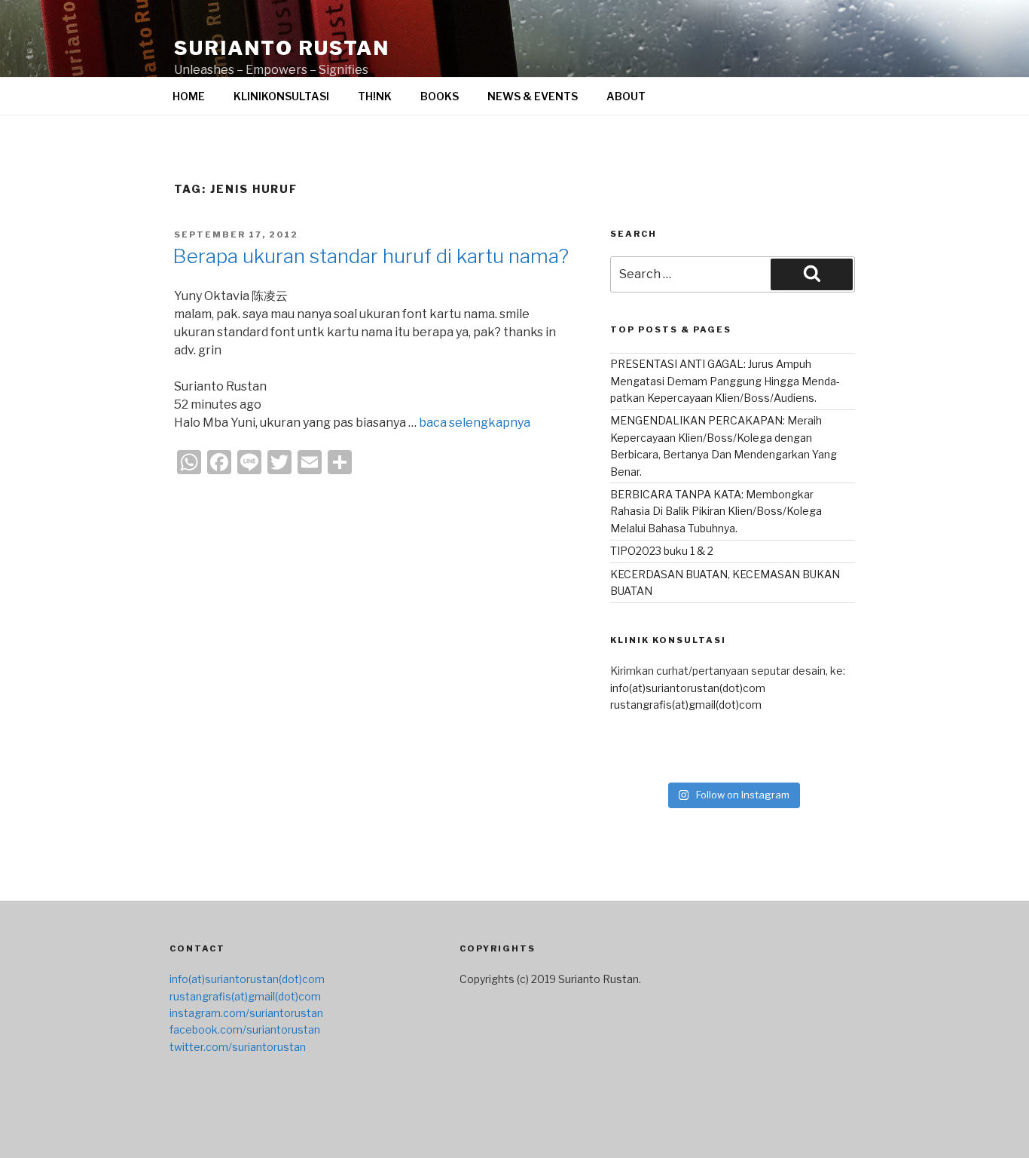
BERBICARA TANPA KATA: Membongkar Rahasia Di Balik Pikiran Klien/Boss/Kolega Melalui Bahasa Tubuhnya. (716, 511)
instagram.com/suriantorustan (246, 1012)
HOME (189, 96)
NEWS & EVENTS (532, 96)
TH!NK (375, 96)
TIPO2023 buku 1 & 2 (661, 550)
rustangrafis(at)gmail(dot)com (686, 704)
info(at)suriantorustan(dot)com (687, 688)
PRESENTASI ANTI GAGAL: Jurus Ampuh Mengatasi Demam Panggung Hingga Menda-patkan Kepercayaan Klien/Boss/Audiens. (725, 380)
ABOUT (626, 96)
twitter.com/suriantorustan (237, 1046)
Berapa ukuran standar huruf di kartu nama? (371, 256)
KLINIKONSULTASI (281, 96)
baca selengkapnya (474, 422)
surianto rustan (281, 48)
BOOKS (439, 96)
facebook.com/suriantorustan (244, 1029)
